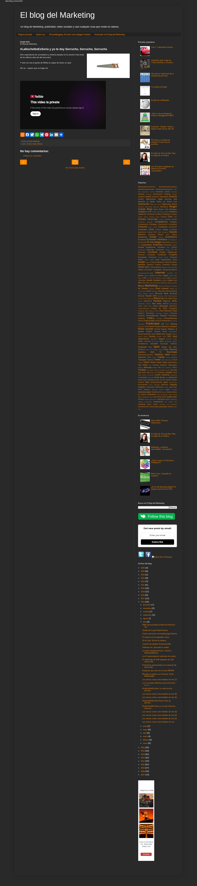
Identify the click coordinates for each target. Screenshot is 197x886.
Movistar (141, 296)
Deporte (173, 232)
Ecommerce (171, 237)
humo (151, 384)
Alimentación (158, 194)
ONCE (145, 306)
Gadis (157, 259)
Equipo (174, 245)
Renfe (164, 331)
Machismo (157, 283)
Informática (148, 270)
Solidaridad (142, 347)
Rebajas (158, 326)
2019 (143, 592)
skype (149, 404)
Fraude (166, 257)
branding (161, 372)
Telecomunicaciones (145, 355)
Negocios (166, 301)
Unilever (140, 362)
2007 (143, 775)
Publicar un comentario (32, 156)
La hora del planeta (154, 278)
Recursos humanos (169, 326)
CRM (149, 212)
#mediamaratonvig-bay (164, 189)
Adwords (141, 194)
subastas (162, 404)
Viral (145, 365)
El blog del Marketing (57, 14)
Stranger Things (158, 349)
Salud (174, 336)
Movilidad (173, 293)
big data (174, 370)
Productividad (149, 321)
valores (170, 406)
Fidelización (172, 252)
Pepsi (174, 311)
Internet (160, 272)
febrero (146, 740)
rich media (168, 402)
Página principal (25, 34)
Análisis (141, 199)
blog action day (144, 372)
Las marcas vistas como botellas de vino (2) (159, 719)
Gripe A (148, 262)
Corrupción (173, 227)
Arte (175, 199)
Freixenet (173, 257)
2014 (143, 751)
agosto (146, 618)
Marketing (151, 285)
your (139, 409)
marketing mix (156, 392)
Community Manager (145, 222)
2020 (175, 189)
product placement (150, 399)
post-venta (157, 397)
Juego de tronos (155, 275)
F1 (172, 250)
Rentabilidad (173, 331)
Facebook (152, 252)
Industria (174, 267)
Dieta (167, 234)
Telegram (174, 355)
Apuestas (168, 199)
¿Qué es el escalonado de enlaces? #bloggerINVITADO (162, 115)
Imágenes (164, 267)
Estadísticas (151, 247)
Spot (156, 346)
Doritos (161, 237)
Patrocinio (168, 311)
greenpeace (173, 382)
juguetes (147, 389)
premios (141, 399)
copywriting (173, 375)
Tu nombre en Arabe (159, 87)
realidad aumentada (145, 402)
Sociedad (154, 344)
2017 (143, 598)
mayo (145, 730)
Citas (175, 217)
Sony (150, 347)
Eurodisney (160, 250)
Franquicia (152, 257)
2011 (143, 761)
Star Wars (173, 347)
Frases (160, 257)
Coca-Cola (152, 219)
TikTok (154, 357)
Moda (166, 293)
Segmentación (143, 339)
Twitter (157, 359)
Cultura (165, 230)
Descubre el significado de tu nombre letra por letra (162, 75)
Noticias (166, 303)
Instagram (157, 270)
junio (145, 726)
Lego (168, 278)
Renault (157, 331)
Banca (174, 204)
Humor (29, 144)
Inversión (170, 273)
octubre (146, 612)
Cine (170, 216)
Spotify (164, 347)
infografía (141, 387)
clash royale (142, 375)
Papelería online (143, 311)
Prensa (140, 321)
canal (175, 372)
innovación (150, 387)
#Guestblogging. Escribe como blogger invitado (69, 34)
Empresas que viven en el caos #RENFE (158, 671)
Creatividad (142, 230)
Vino (140, 365)
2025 (143, 571)
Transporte (142, 360)
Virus (149, 365)
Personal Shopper (162, 313)
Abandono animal (148, 192)
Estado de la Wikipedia (160, 100)
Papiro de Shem (154, 311)
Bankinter (141, 207)
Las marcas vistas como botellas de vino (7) (159, 680)
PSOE (165, 308)
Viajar (165, 362)
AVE (139, 192)
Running (152, 336)
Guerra (153, 262)
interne (166, 387)
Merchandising (171, 291)
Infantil (140, 270)
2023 (143, 578)
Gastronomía (166, 260)
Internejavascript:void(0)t (145, 273)
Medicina (152, 288)
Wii (159, 367)
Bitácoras (156, 207)
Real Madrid (149, 326)
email (140, 380)
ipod (171, 387)
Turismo (150, 360)
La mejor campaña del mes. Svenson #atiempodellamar (156, 652)
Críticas (158, 229)
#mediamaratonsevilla (146, 189)
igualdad (157, 384)
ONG (150, 306)
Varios (147, 362)
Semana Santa (172, 339)
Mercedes (162, 291)
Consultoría (172, 224)
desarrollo (151, 377)
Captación (142, 214)
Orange (154, 308)
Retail (158, 334)
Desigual (151, 234)
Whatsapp (148, 367)
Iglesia (158, 267)
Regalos (164, 329)
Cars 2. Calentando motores (162, 47)
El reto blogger (154, 242)
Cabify (154, 212)
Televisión (142, 357)
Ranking (174, 324)
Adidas (167, 192)
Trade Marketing (171, 357)
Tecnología (171, 352)
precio (164, 397)
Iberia (153, 267)
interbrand (159, 387)
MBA (140, 283)
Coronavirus (163, 227)
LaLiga (164, 278)
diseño (156, 377)
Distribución (142, 237)
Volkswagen (172, 365)
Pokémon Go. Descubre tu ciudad (155, 647)
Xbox (163, 367)
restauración (158, 402)
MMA (143, 283)
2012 (143, 758)
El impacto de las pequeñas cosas (155, 637)
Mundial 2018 (162, 296)
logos (168, 389)
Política (150, 318)
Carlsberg (150, 214)
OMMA (140, 306)
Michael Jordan (148, 293)
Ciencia (163, 217)
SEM (164, 336)
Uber (170, 360)
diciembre (147, 605)
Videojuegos (172, 362)
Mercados (155, 291)
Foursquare (142, 257)
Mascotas (161, 286)
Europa (167, 250)
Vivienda (156, 365)
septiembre (147, 615)
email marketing (148, 380)
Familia (162, 252)
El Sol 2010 (142, 242)
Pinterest (163, 316)
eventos (141, 382)
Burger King (163, 209)
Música (39, 144)
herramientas (143, 384)
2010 (143, 765)
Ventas (153, 362)
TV (160, 352)
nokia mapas (173, 394)
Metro (140, 293)
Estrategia (161, 247)
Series (140, 341)
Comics (174, 219)
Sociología (164, 344)
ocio (139, 397)
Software (173, 344)
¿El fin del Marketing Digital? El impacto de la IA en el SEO (163, 488)
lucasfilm (174, 389)
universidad (153, 406)
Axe (151, 204)
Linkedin (149, 280)
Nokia (159, 303)
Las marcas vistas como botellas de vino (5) (159, 697)
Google (141, 262)
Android (148, 197)
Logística (164, 280)
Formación (162, 255)
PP (160, 308)
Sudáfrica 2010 (146, 352)
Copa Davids (152, 227)
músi (158, 394)
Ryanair (159, 336)
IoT (176, 273)
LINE (144, 278)
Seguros (162, 339)
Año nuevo (157, 204)
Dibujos (160, 234)
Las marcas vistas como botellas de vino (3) (159, 715)
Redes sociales (145, 329)
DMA (159, 232)
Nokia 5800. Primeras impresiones (159, 422)
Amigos (174, 194)
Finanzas (141, 255)
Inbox (169, 267)
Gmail (175, 259)
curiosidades (142, 377)
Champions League (169, 214)
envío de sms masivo (163, 380)
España (141, 247)
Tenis (149, 357)
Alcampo (148, 194)
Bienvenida (148, 207)
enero (145, 743)
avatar (168, 370)
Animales (155, 197)
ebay (167, 377)
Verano (159, 362)
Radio (167, 324)
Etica (168, 247)
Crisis (151, 229)
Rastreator (141, 326)
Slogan (174, 341)
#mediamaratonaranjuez (168, 187)
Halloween (160, 262)
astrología (162, 370)
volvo (175, 406)
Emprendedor (147, 245)
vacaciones (162, 407)
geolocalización (156, 382)
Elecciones (166, 242)
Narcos (140, 301)
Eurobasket (141, 250)
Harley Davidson (171, 262)
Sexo (161, 341)
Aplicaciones (151, 199)
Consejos (153, 224)
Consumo (142, 227)
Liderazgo (141, 280)
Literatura (157, 280)
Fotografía (173, 255)
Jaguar (146, 275)
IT (150, 267)
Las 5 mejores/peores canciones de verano (159, 656)
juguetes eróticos (158, 389)
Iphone (140, 275)
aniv (148, 370)
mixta (34, 144)
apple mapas (154, 370)
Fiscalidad (151, 255)
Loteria (170, 280)
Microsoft (158, 293)
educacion (173, 377)
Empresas (158, 245)
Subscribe (157, 542)
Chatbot (151, 217)
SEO (169, 336)
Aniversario (163, 197)
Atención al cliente (146, 202)
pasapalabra (146, 397)
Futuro (140, 260)
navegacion (164, 394)
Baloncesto (166, 204)
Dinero (174, 234)
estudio (174, 380)
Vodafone (163, 365)
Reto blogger (167, 334)
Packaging (173, 308)
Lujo (175, 280)
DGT (155, 232)
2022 (143, 581)
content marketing (162, 375)
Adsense (174, 192)
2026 (143, 568)
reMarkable (173, 399)
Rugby (146, 336)
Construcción (163, 224)
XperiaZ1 (168, 367)
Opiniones (173, 306)
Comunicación (143, 224)
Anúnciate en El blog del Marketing (109, 34)
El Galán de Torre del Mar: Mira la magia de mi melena (163, 154)
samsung (141, 404)
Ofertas (155, 306)
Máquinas (150, 298)
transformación (143, 406)
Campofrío (173, 212)
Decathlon (165, 232)
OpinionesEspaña (143, 308)
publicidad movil (163, 399)
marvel (164, 392)
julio (145, 622)
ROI (162, 324)
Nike (154, 303)
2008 (143, 771)
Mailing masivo (172, 283)
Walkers (140, 367)
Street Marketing (170, 349)
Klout (171, 275)
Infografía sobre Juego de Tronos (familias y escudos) (162, 61)
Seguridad (154, 339)
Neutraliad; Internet (144, 303)
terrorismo (174, 404)
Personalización (152, 316)
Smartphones (143, 344)
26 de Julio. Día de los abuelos (154, 640)
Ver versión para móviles (75, 168)
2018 (143, 595)
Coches (161, 219)
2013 (143, 754)
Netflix (174, 301)
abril (145, 733)
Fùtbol (146, 259)
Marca (141, 286)
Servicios (147, 341)
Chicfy (157, 217)
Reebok (157, 329)
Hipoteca (150, 264)
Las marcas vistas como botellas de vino (158, 722)
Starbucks (141, 349)
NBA (162, 298)
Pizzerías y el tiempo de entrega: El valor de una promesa (160, 142)
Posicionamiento (170, 318)
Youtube (142, 370)
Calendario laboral (162, 212)
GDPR (152, 259)
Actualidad (159, 192)
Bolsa (156, 209)
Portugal (159, 318)
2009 (143, 768)
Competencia (161, 222)
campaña (168, 372)
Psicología (141, 324)
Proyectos (174, 321)
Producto (158, 321)
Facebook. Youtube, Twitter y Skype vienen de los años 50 (162, 128)
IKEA (147, 267)
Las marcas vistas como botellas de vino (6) (159, 694)
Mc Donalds (143, 288)
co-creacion (150, 375)
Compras (173, 222)
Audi (175, 201)
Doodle (153, 237)
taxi (168, 404)
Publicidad (152, 323)
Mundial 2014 (151, 296)
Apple (160, 199)
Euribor (174, 247)
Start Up (149, 349)
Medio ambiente (162, 288)
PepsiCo (141, 313)
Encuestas (167, 245)
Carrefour (158, 214)
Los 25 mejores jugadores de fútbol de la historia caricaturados (162, 169)
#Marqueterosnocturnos (146, 187)
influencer (164, 384)
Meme (149, 291)
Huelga (174, 264)
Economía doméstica (157, 239)
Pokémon (141, 318)
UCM (162, 360)
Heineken (141, 265)
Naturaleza (148, 301)
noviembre (147, 608)
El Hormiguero (172, 239)
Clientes (142, 219)
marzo (145, 736)
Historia (158, 264)
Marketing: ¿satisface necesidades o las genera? (161, 448)
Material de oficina (171, 286)
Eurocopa (150, 250)
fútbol (147, 382)
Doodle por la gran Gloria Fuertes (155, 630)
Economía (142, 240)
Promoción (166, 321)
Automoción (143, 204)
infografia (173, 385)
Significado (168, 341)
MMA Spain (149, 283)
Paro (161, 311)
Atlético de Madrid (164, 201)
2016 (143, 602)
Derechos (141, 234)
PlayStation (173, 315)
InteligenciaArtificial (170, 270)
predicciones (172, 397)
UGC (166, 360)
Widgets (155, 367)
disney (162, 377)
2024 (143, 575)
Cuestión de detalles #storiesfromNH (156, 644)
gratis (166, 382)
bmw (151, 372)
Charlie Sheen (143, 217)
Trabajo (161, 357)
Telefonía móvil (162, 354)
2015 (143, 748)
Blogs (149, 209)
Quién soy (40, 34)
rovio (175, 402)
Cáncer (150, 232)
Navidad (157, 301)
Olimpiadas (163, 306)
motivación (151, 394)
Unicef (174, 360)
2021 (143, 585)
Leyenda (174, 278)
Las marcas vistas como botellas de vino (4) (159, 712)
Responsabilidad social (147, 334)
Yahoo (174, 367)
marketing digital (144, 392)
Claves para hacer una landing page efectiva (159, 634)
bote (155, 372)
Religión (149, 331)
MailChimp (164, 283)
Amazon (167, 194)
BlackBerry (164, 207)
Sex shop (155, 341)
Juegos (165, 275)
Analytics (141, 197)
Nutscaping (173, 303)
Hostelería (166, 264)
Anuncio (173, 196)
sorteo (155, 404)
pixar (151, 397)
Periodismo (150, 313)
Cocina (167, 219)
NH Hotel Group (171, 298)
